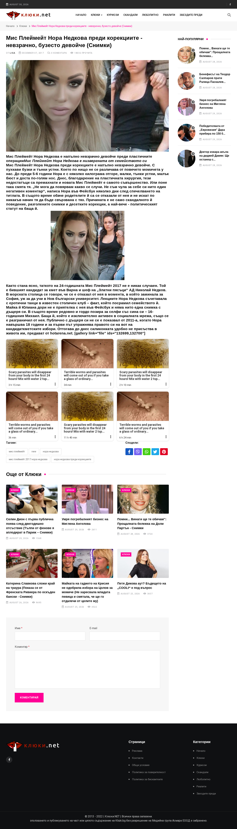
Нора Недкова (51, 451)
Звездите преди (191, 14)
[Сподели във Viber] (138, 451)
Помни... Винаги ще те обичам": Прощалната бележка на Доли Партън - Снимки (141, 523)
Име (18, 628)
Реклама (137, 751)
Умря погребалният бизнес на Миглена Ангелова (212, 104)
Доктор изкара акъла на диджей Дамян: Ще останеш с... (214, 155)
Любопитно (150, 14)
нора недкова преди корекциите (72, 459)
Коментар (22, 646)
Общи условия (140, 765)
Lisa (12, 53)
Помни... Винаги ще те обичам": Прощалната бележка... (214, 52)
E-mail (93, 628)
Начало (81, 14)
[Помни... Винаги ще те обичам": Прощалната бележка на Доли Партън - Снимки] (143, 499)
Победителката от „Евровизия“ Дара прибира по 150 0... (212, 130)
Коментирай (29, 697)
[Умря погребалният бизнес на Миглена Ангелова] (87, 499)
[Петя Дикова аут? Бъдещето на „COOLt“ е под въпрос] (143, 563)
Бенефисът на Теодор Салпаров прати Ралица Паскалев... (214, 78)
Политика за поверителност (149, 772)
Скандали (130, 14)
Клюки (95, 14)
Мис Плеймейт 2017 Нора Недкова (28, 459)
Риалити (169, 14)
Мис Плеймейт (17, 451)
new (34, 451)
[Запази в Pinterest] (164, 451)
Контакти (137, 758)
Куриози (113, 14)
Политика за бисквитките (147, 779)
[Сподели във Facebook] (129, 451)
